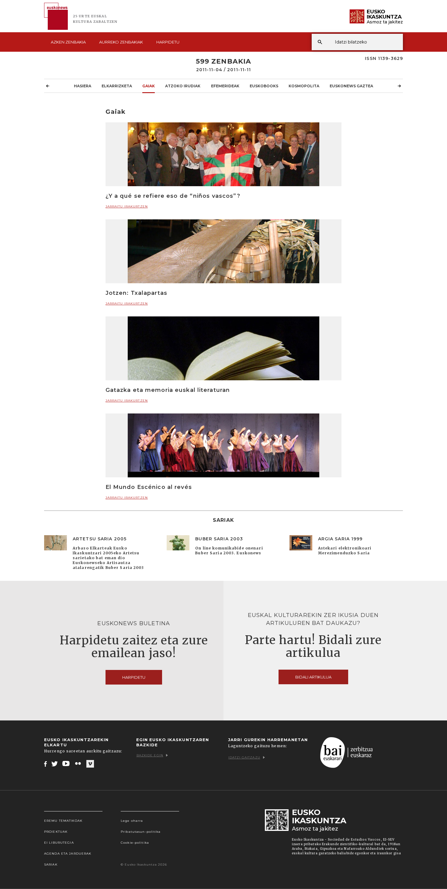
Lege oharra (132, 821)
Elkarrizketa (117, 86)
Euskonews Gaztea (351, 86)
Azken (68, 42)
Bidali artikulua (313, 677)
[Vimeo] (90, 764)
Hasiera (82, 86)
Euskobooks (264, 86)
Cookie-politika (135, 843)
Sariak (50, 864)
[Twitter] (54, 763)
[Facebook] (45, 763)
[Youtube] (66, 763)
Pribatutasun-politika (141, 832)
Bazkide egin (150, 755)
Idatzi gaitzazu (244, 757)
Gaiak (148, 86)
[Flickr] (78, 763)
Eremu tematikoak (63, 821)
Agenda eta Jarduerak (67, 854)
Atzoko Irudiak (182, 86)
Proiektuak (56, 832)
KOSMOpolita (304, 86)
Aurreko (121, 42)
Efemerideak (225, 86)
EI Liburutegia (59, 843)
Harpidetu (167, 42)
